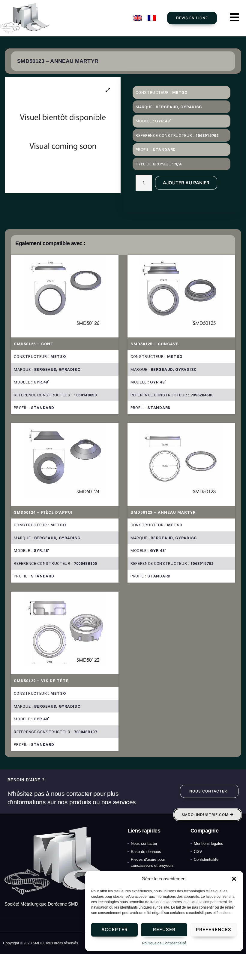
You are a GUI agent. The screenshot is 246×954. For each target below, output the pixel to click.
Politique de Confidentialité (164, 943)
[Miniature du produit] (108, 90)
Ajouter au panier (186, 183)
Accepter (114, 929)
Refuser (164, 929)
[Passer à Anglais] (137, 18)
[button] (234, 879)
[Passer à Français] (152, 18)
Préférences (213, 929)
